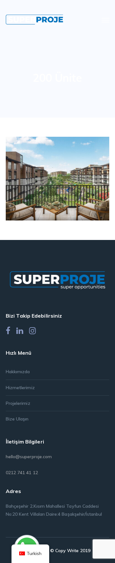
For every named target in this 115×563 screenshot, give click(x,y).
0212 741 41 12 (22, 472)
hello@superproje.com (29, 456)
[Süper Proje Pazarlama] (34, 20)
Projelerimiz (18, 403)
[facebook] (8, 331)
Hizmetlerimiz (20, 387)
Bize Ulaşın (17, 419)
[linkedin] (19, 331)
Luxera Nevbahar (67, 177)
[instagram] (32, 331)
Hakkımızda (18, 371)
